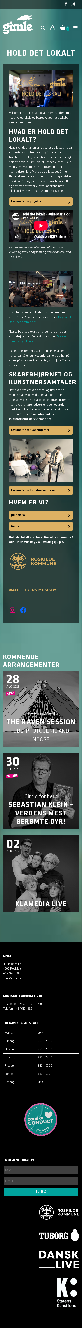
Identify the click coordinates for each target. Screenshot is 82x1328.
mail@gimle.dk (12, 978)
